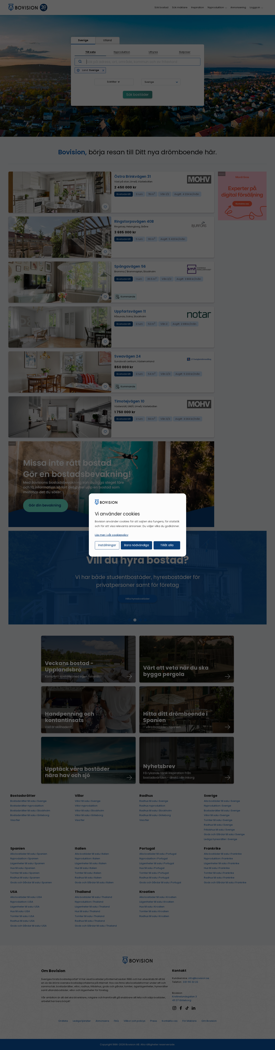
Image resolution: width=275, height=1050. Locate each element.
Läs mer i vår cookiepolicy (111, 535)
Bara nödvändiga (136, 545)
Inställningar (107, 545)
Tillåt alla (166, 545)
